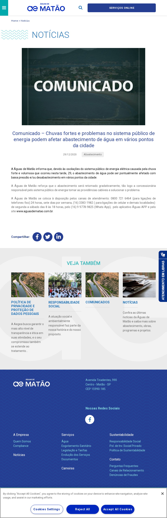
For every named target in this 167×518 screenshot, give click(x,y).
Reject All (82, 509)
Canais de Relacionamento (127, 470)
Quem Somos (22, 441)
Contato (115, 459)
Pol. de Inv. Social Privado (126, 445)
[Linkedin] (58, 237)
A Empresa (21, 435)
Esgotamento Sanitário (76, 445)
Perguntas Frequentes (124, 466)
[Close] (162, 493)
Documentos (70, 459)
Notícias (25, 20)
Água (65, 441)
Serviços (68, 435)
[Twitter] (48, 237)
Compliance (21, 445)
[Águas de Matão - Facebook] (89, 419)
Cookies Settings (46, 509)
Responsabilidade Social (125, 441)
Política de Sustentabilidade (127, 450)
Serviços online (121, 7)
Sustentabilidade (122, 435)
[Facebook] (37, 237)
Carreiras (68, 468)
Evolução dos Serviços (76, 454)
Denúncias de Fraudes (124, 475)
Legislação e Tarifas (74, 450)
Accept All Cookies (117, 509)
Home (14, 20)
